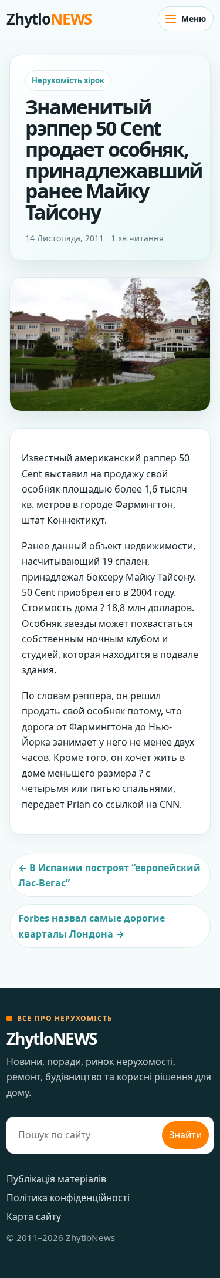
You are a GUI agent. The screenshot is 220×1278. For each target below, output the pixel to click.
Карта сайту (33, 1216)
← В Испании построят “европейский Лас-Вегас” (109, 875)
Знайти (185, 1134)
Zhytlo (49, 18)
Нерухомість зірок (68, 80)
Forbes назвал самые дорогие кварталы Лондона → (91, 926)
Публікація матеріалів (56, 1178)
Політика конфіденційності (68, 1197)
